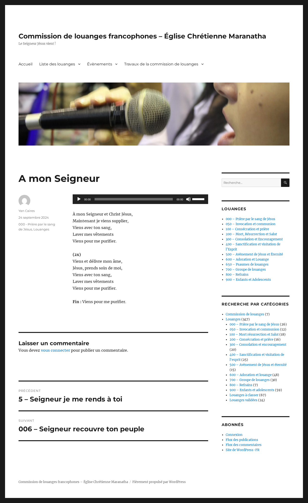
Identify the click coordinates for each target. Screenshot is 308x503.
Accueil (25, 64)
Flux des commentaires (244, 445)
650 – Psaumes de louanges (247, 264)
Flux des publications (242, 440)
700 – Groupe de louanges (246, 269)
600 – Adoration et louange (251, 375)
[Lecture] (79, 199)
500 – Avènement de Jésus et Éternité (254, 254)
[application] (140, 199)
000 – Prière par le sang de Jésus (250, 219)
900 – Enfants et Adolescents (248, 280)
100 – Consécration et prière (247, 229)
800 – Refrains (237, 275)
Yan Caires (27, 211)
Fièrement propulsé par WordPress (159, 482)
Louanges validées (243, 400)
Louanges (41, 229)
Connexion (234, 435)
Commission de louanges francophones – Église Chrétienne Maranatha (142, 36)
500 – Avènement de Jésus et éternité (258, 365)
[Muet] (188, 199)
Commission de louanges (245, 314)
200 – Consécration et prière (251, 339)
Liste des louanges (57, 64)
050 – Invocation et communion (251, 224)
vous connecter (55, 350)
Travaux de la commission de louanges (161, 64)
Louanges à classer (244, 395)
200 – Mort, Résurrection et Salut (251, 234)
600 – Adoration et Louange (247, 259)
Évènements (99, 64)
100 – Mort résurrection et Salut (254, 334)
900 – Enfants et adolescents (252, 390)
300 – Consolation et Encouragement (254, 239)
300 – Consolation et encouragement (258, 345)
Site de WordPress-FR (242, 450)
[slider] (199, 198)
